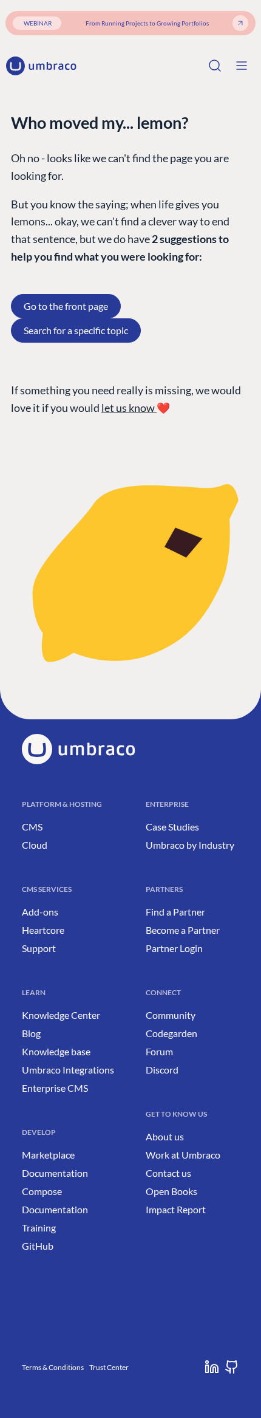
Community (170, 1015)
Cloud (34, 845)
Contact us (168, 1173)
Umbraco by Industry (190, 845)
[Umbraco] (41, 66)
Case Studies (172, 826)
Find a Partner (175, 911)
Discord (162, 1069)
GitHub (37, 1246)
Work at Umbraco (183, 1154)
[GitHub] (232, 1367)
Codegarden (171, 1033)
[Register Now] (240, 23)
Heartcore (43, 930)
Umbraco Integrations (68, 1069)
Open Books (171, 1191)
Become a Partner (183, 930)
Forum (159, 1051)
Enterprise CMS (55, 1088)
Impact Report (176, 1209)
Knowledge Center (61, 1015)
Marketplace (48, 1154)
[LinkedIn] (212, 1367)
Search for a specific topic (76, 330)
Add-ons (40, 911)
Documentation (55, 1173)
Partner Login (174, 948)
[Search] (215, 65)
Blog (31, 1033)
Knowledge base (56, 1051)
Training (39, 1227)
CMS (32, 826)
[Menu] (241, 65)
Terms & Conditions (53, 1367)
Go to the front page (66, 306)
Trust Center (109, 1367)
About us (165, 1136)
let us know (129, 407)
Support (39, 948)
